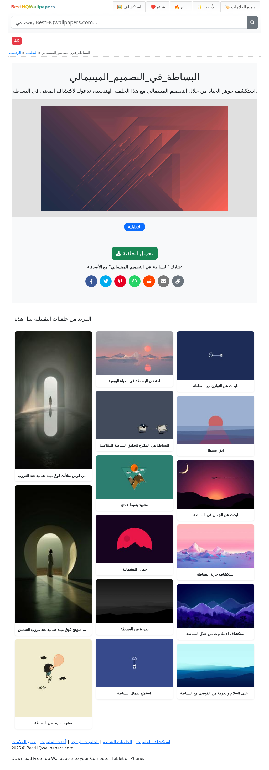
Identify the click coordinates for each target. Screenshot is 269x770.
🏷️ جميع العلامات (240, 7)
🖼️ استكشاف (129, 7)
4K (16, 40)
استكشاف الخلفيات (153, 741)
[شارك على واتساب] (135, 281)
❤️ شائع (158, 7)
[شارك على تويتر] (106, 281)
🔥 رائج (181, 7)
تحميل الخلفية (137, 253)
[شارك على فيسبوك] (91, 281)
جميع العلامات (24, 741)
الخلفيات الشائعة (117, 741)
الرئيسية (14, 52)
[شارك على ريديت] (149, 281)
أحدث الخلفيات (53, 741)
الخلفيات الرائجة (85, 741)
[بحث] (252, 22)
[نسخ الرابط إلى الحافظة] (178, 281)
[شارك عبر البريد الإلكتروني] (163, 281)
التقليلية (31, 52)
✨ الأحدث (206, 7)
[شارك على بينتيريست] (120, 281)
